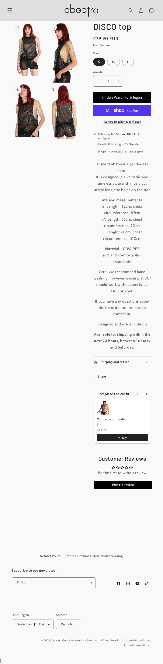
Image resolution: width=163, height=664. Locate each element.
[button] (10, 10)
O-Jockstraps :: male (111, 419)
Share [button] (101, 376)
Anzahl (98, 72)
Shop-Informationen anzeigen (120, 151)
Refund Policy (50, 556)
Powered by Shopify (84, 640)
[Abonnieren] (90, 582)
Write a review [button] (123, 485)
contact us (122, 314)
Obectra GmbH (61, 640)
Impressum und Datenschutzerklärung (94, 556)
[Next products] (146, 394)
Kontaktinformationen (137, 645)
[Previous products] (137, 394)
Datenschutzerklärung (137, 640)
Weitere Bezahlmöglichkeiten (122, 121)
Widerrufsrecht (110, 640)
